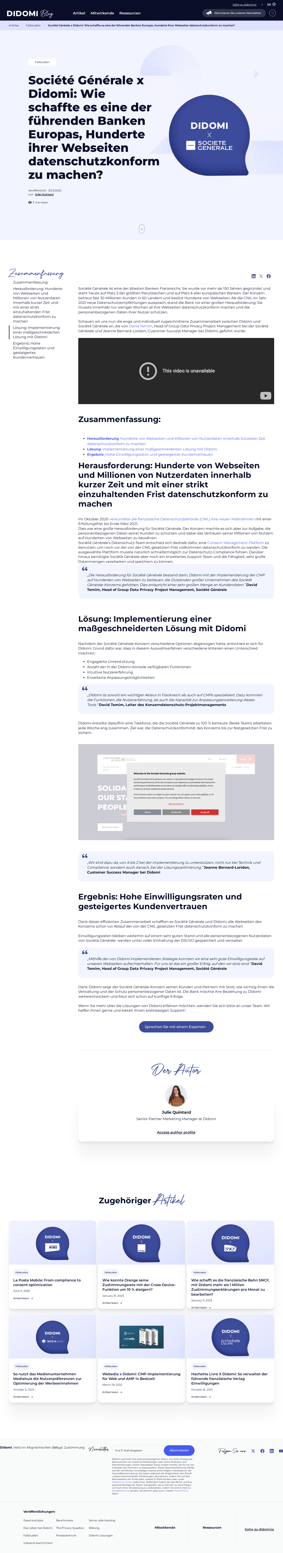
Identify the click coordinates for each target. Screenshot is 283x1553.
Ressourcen (130, 13)
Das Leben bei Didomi (38, 1528)
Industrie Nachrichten (38, 1543)
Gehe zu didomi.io (259, 1529)
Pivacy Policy (181, 1490)
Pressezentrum (66, 1535)
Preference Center (122, 1482)
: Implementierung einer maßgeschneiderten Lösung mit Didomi (152, 449)
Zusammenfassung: (30, 282)
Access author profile (176, 1132)
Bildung (94, 1528)
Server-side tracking (102, 1520)
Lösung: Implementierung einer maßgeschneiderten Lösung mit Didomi (36, 332)
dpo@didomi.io (120, 1490)
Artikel (79, 13)
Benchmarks (64, 1520)
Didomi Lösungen (101, 1535)
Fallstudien (33, 25)
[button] (269, 4)
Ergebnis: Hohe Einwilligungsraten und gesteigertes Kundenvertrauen (33, 350)
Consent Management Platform (235, 543)
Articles (14, 25)
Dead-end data (33, 1520)
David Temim (140, 326)
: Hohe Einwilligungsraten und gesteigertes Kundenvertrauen (150, 454)
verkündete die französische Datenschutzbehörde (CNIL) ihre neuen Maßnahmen (181, 519)
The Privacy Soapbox (70, 1528)
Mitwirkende (102, 13)
